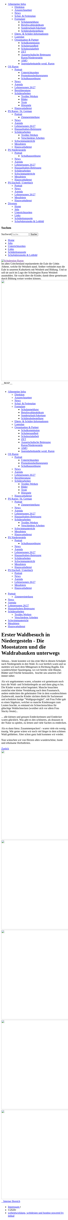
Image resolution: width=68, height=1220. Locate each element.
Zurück (5, 748)
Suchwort (6, 234)
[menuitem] (37, 34)
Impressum (14, 1206)
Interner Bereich (10, 1201)
